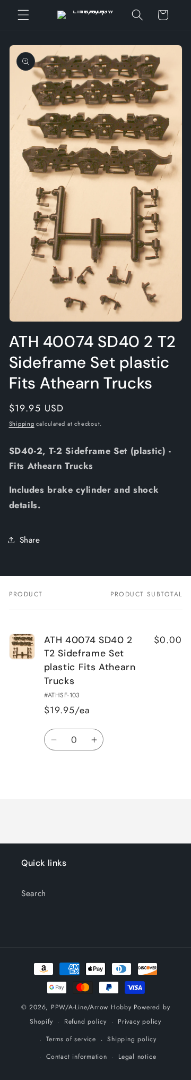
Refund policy (85, 1021)
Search (33, 893)
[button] (23, 15)
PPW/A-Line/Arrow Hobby (91, 1007)
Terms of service (71, 1039)
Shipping (21, 423)
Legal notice (137, 1056)
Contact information (76, 1056)
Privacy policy (139, 1021)
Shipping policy (132, 1039)
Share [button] (30, 540)
